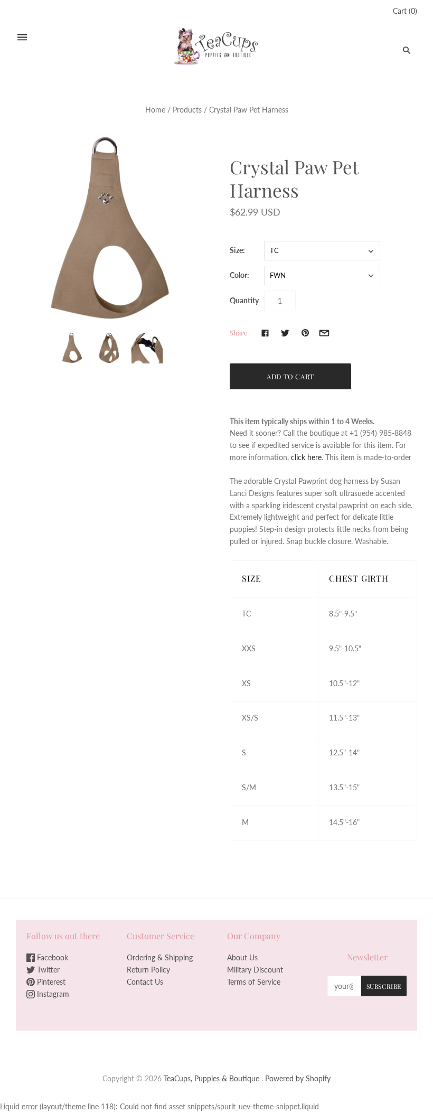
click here (306, 457)
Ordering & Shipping (160, 957)
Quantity (244, 300)
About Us (242, 957)
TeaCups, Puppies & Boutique (211, 1078)
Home (155, 109)
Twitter (47, 969)
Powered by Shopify (298, 1078)
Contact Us (145, 981)
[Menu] (22, 37)
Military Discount (255, 969)
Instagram (52, 993)
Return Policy (148, 969)
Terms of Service (253, 981)
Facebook (51, 957)
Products (187, 109)
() (405, 10)
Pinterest (50, 981)
